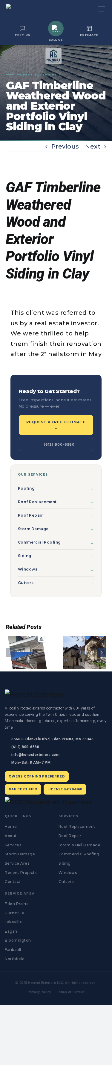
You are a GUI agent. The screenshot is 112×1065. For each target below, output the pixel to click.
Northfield (14, 959)
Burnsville (14, 913)
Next (92, 146)
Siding (24, 555)
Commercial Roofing (39, 542)
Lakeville (13, 922)
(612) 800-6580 (59, 444)
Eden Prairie (17, 903)
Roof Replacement (37, 502)
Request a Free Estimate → (55, 425)
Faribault (13, 949)
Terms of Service (71, 992)
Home (11, 826)
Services (13, 845)
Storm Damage (33, 529)
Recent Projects (21, 872)
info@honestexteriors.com (35, 755)
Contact (13, 881)
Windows (28, 569)
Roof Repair (30, 515)
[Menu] (101, 9)
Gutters (26, 582)
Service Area (17, 863)
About (11, 835)
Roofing (26, 488)
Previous (65, 146)
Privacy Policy (39, 992)
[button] (10, 652)
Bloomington (18, 940)
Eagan (11, 931)
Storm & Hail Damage (80, 845)
